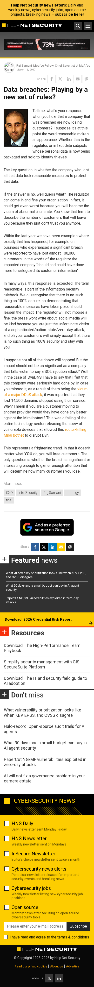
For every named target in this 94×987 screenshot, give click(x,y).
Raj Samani (52, 493)
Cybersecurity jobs (31, 888)
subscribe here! (69, 14)
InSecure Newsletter (33, 854)
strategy (73, 493)
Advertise (72, 966)
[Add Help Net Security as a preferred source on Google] (86, 79)
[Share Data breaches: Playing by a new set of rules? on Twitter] (60, 79)
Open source (25, 907)
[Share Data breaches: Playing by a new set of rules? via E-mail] (78, 79)
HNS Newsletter (29, 838)
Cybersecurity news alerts (39, 869)
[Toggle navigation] (88, 26)
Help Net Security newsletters (38, 5)
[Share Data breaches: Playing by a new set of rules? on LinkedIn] (69, 79)
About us (56, 966)
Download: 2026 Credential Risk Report (38, 619)
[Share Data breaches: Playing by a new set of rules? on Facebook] (51, 79)
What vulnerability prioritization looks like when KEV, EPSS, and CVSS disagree (42, 712)
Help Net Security (67, 958)
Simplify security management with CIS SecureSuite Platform (42, 664)
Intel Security (28, 493)
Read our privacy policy (31, 966)
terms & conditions (73, 937)
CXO (9, 493)
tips (9, 500)
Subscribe (78, 926)
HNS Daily (22, 823)
